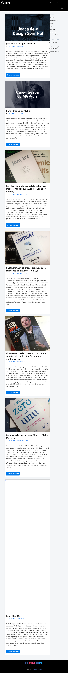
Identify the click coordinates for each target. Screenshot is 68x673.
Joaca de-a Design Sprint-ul (20, 43)
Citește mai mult (13, 75)
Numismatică (52, 32)
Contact (62, 9)
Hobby (51, 26)
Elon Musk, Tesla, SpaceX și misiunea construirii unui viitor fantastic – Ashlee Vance (26, 356)
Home (44, 3)
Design (51, 23)
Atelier (51, 3)
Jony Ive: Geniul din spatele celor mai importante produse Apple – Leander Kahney (26, 188)
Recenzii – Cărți (53, 35)
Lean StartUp (13, 615)
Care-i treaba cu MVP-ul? (19, 110)
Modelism (52, 29)
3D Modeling (52, 18)
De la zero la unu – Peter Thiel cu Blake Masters (27, 436)
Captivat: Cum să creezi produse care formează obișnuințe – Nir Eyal (26, 269)
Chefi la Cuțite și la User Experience (54, 47)
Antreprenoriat (53, 20)
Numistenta (61, 3)
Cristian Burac (11, 46)
